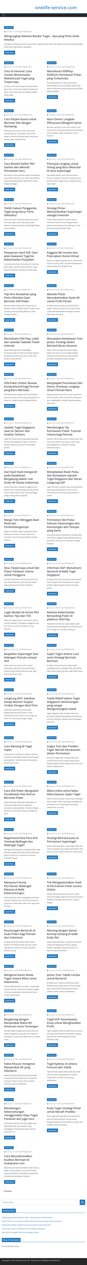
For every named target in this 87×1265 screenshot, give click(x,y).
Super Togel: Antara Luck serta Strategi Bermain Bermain (63, 657)
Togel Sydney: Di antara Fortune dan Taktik (62, 1065)
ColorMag (44, 1260)
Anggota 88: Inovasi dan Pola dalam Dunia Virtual (63, 254)
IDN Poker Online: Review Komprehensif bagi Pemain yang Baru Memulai (21, 386)
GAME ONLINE (9, 27)
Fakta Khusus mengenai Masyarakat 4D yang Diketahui (19, 1067)
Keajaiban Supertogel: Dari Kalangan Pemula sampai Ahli (21, 657)
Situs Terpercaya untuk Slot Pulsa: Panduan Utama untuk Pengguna (21, 571)
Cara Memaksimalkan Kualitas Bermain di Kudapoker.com (18, 1159)
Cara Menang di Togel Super (18, 748)
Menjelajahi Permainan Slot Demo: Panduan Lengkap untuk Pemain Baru (64, 386)
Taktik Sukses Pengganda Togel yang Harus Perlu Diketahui (20, 211)
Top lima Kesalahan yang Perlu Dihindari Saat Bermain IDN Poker (20, 297)
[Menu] (3, 15)
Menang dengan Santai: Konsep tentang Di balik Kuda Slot (62, 933)
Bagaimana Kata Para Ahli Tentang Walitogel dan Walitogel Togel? (20, 841)
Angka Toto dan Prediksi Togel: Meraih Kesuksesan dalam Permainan (63, 749)
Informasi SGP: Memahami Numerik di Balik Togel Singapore (64, 571)
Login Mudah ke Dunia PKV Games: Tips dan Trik (21, 614)
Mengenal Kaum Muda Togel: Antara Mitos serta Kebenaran (20, 978)
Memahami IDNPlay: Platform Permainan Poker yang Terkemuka (64, 74)
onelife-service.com (56, 7)
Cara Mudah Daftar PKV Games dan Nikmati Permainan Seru (19, 167)
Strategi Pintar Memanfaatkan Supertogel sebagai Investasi (64, 211)
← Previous (7, 1191)
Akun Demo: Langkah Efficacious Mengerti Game (64, 120)
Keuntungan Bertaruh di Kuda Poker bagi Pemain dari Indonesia (20, 933)
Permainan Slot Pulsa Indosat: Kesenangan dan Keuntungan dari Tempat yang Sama (63, 525)
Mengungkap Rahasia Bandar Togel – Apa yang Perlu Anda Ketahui (41, 37)
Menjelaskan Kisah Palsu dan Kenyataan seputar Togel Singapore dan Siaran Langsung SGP (64, 477)
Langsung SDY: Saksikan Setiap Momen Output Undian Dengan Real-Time (21, 701)
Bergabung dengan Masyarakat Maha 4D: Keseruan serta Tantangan (21, 1022)
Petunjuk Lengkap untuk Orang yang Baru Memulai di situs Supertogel (64, 167)
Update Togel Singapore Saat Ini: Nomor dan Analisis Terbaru (19, 430)
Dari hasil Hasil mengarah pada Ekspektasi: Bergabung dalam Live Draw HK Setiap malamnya (21, 477)
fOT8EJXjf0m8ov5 (26, 32)
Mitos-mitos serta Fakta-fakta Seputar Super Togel (63, 792)
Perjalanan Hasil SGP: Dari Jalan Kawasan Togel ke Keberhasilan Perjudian (21, 256)
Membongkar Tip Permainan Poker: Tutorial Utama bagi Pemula (64, 430)
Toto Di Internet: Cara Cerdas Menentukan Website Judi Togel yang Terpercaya (19, 76)
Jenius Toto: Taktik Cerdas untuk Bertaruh (63, 976)
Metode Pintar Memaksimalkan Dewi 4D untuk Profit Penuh (63, 297)
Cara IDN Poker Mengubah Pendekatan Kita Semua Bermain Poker (21, 794)
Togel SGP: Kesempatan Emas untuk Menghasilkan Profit (64, 1022)
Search (82, 1202)
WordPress (56, 1260)
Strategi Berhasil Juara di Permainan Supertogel (63, 839)
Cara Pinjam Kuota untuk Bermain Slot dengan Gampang (20, 122)
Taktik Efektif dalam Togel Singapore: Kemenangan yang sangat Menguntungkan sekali (63, 703)
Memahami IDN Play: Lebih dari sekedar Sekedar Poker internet (22, 342)
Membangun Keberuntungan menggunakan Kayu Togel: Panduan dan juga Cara (21, 1113)
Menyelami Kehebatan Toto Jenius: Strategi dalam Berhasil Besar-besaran (65, 342)
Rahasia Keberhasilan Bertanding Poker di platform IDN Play (61, 615)
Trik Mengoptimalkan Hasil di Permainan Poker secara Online (64, 885)
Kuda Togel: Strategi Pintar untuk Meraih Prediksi (64, 1109)
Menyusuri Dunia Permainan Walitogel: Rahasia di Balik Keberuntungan (18, 887)
